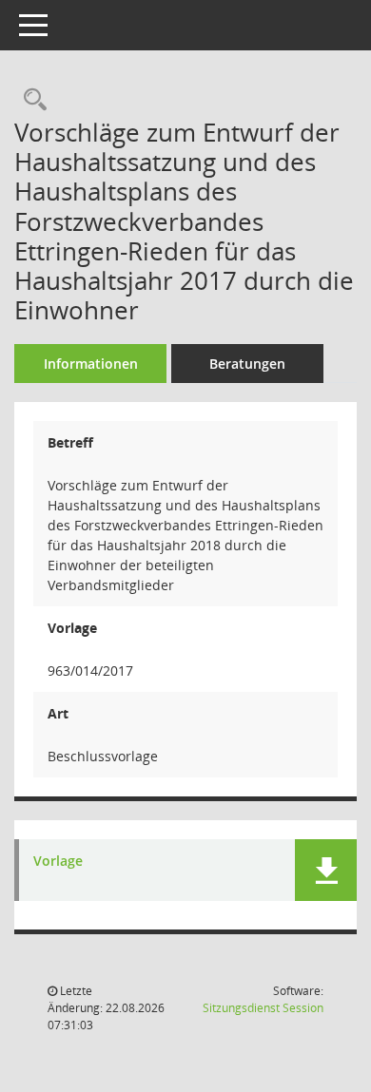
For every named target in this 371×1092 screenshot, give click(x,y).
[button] (326, 870)
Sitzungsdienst (263, 1008)
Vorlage (58, 861)
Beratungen (247, 363)
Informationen (91, 363)
